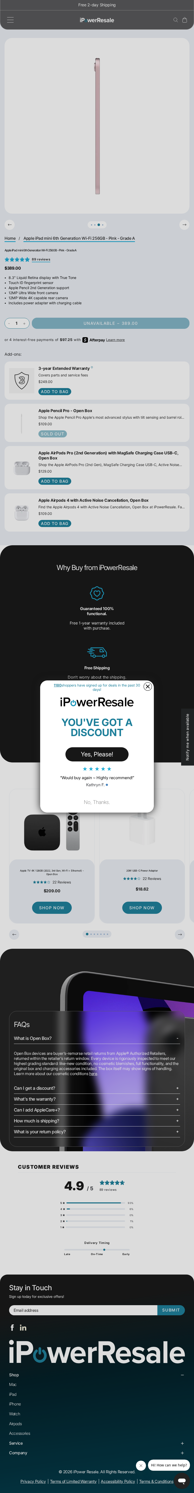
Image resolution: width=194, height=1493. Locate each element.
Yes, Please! (97, 754)
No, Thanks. (97, 802)
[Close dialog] (148, 686)
